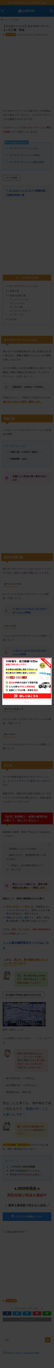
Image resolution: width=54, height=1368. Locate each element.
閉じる (27, 702)
